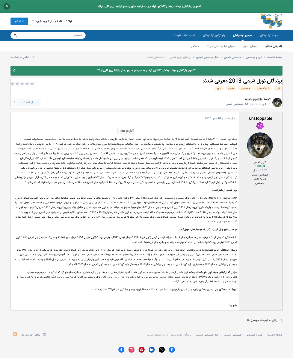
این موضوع (32, 35)
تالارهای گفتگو (274, 46)
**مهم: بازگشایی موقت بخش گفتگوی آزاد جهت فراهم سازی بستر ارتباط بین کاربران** (149, 6)
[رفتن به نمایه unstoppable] (277, 102)
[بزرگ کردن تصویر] (125, 131)
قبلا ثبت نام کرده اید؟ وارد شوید (53, 21)
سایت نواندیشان (269, 35)
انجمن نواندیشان (242, 35)
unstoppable (254, 99)
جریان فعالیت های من (221, 46)
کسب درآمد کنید (185, 35)
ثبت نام (19, 21)
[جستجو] (15, 35)
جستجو (195, 46)
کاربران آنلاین (250, 46)
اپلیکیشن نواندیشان (214, 35)
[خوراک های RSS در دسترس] (15, 335)
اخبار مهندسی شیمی (237, 104)
